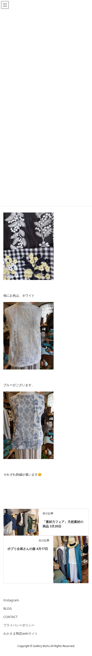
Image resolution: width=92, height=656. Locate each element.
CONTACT (10, 617)
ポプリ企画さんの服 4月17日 (27, 548)
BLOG (7, 608)
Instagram (11, 600)
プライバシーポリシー (19, 625)
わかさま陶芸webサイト (20, 633)
